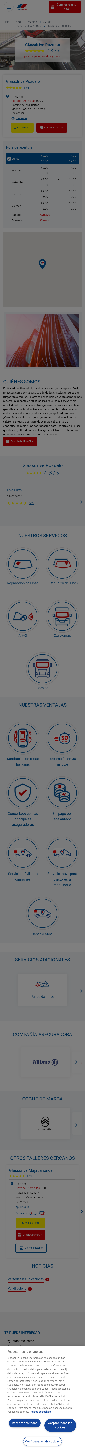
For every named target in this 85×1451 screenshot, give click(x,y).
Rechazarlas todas (24, 1423)
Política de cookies (40, 1411)
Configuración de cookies (42, 1441)
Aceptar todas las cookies (60, 1425)
